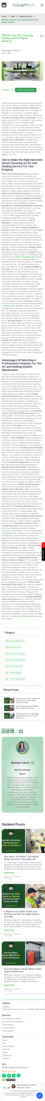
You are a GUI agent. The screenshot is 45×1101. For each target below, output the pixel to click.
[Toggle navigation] (42, 5)
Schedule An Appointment (26, 90)
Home (4, 16)
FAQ (4, 1043)
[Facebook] (4, 1076)
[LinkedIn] (14, 1076)
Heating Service (25, 16)
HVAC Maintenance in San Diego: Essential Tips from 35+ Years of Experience (27, 716)
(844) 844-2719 (30, 5)
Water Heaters (8, 1031)
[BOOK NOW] (43, 560)
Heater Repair (8, 1025)
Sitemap (6, 1058)
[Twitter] (9, 1076)
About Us (6, 1049)
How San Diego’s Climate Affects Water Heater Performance (27, 707)
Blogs (5, 1052)
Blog (13, 16)
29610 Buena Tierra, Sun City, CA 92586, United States (24, 1009)
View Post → (10, 872)
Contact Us (7, 1055)
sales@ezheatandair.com (17, 1067)
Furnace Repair (9, 1028)
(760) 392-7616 (8, 90)
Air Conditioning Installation (13, 1022)
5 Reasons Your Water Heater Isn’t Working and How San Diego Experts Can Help (28, 700)
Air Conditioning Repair (12, 1019)
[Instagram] (19, 1076)
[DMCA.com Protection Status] (23, 1080)
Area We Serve (8, 1046)
